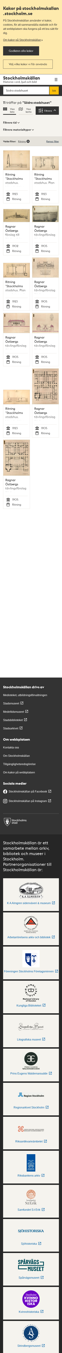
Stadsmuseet (11, 703)
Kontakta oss (11, 747)
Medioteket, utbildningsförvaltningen (25, 695)
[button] (11, 122)
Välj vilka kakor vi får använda (28, 64)
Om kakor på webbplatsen (19, 772)
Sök (54, 90)
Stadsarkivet (10, 728)
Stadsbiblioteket (13, 720)
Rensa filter (52, 141)
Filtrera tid (10, 122)
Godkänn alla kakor (21, 51)
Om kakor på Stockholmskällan (22, 39)
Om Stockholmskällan (16, 755)
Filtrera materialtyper (17, 129)
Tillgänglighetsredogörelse (19, 764)
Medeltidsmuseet (13, 711)
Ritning (22, 141)
